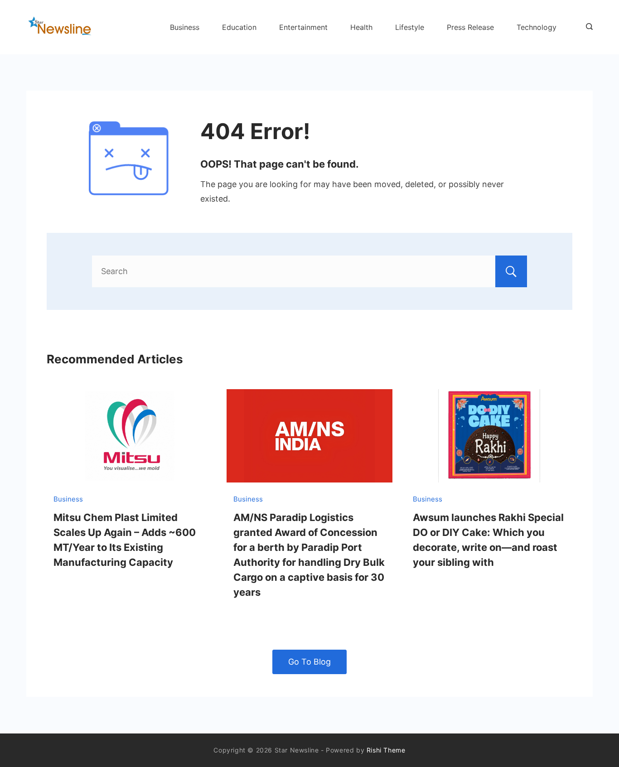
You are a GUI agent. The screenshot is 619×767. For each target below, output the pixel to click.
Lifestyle (409, 27)
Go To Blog (309, 661)
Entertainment (303, 27)
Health (361, 27)
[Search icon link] (587, 27)
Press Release (470, 27)
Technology (536, 27)
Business (184, 27)
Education (239, 27)
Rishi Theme (386, 750)
